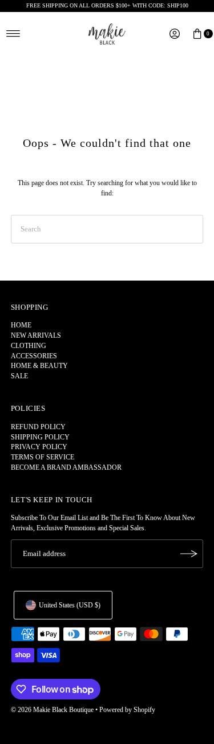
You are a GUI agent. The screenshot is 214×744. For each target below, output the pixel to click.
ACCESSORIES (34, 356)
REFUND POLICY (38, 427)
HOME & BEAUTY (39, 366)
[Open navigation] (13, 33)
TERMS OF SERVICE (42, 457)
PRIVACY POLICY (39, 447)
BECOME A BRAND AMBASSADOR (66, 467)
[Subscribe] (189, 553)
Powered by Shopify (127, 710)
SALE (19, 376)
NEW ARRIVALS (36, 335)
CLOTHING (28, 346)
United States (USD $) (69, 605)
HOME (21, 325)
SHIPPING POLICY (40, 437)
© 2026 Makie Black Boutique (52, 710)
